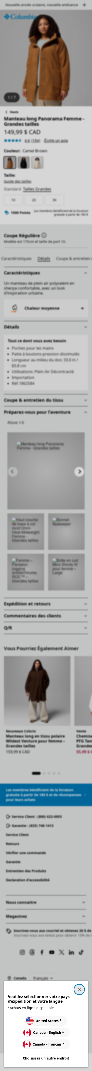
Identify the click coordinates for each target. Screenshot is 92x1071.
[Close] (79, 989)
